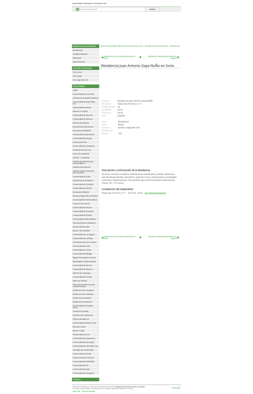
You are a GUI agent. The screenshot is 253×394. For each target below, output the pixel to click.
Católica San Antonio (81, 167)
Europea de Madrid (81, 192)
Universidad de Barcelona (83, 134)
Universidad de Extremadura (85, 200)
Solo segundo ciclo (81, 80)
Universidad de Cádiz (82, 176)
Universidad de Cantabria (83, 146)
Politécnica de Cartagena (83, 290)
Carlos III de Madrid (81, 154)
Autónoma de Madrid (82, 130)
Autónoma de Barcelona (83, 127)
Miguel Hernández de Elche (84, 257)
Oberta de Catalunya (81, 273)
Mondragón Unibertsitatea (84, 261)
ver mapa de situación (155, 193)
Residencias (78, 50)
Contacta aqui (176, 388)
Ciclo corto (77, 72)
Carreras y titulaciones (82, 68)
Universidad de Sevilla (82, 354)
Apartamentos (79, 62)
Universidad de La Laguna (84, 234)
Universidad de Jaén (81, 227)
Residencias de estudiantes (84, 46)
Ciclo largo (77, 76)
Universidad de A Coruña (83, 94)
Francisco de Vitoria (81, 203)
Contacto (77, 379)
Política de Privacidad (88, 391)
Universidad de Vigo (81, 369)
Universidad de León (81, 246)
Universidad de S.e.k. (81, 334)
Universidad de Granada (83, 211)
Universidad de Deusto (82, 188)
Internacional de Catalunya (84, 223)
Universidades (79, 86)
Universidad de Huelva (82, 215)
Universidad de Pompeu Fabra (83, 306)
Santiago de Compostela (83, 350)
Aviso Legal (76, 391)
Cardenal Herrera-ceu (82, 150)
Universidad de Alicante (83, 115)
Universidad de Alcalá (82, 107)
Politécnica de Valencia (82, 302)
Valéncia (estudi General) (83, 357)
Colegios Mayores (80, 54)
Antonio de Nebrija (81, 123)
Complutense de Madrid (83, 180)
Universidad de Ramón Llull (84, 323)
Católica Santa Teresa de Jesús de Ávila (83, 172)
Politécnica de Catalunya (83, 294)
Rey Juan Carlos (79, 327)
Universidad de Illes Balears (84, 219)
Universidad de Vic (80, 365)
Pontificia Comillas (80, 311)
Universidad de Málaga (82, 254)
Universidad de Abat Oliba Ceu (84, 103)
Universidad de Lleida (82, 250)
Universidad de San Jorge (83, 342)
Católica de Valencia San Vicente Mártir (83, 162)
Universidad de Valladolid (83, 361)
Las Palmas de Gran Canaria (84, 242)
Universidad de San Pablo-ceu (85, 346)
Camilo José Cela (80, 142)
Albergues (77, 58)
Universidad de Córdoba (83, 184)
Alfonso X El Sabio (80, 111)
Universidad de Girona (82, 207)
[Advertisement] (126, 27)
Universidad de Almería (83, 119)
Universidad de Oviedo (82, 277)
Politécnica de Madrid (82, 298)
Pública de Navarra (81, 319)
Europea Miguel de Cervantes (85, 196)
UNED (75, 90)
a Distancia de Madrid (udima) (85, 98)
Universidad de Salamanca (84, 338)
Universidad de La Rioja (83, 238)
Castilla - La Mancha (81, 157)
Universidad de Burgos (82, 138)
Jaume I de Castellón (81, 230)
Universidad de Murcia (82, 265)
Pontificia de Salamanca (83, 315)
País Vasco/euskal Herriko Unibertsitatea (84, 285)
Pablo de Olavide (80, 281)
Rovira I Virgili (78, 330)
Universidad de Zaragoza (83, 373)
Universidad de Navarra (83, 269)
